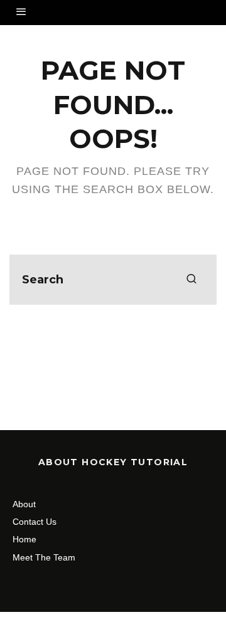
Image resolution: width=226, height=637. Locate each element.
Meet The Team (44, 557)
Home (24, 539)
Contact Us (34, 522)
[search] (191, 280)
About (24, 504)
